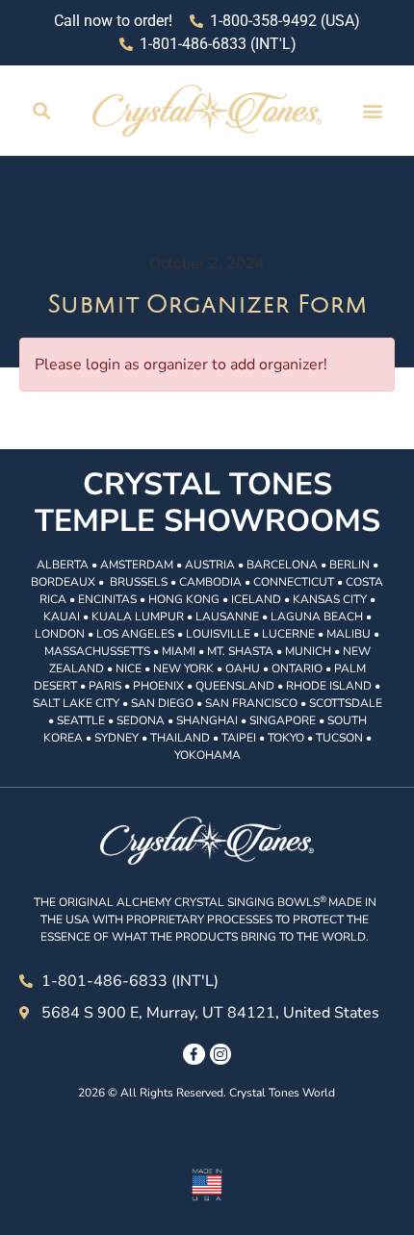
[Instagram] (220, 1054)
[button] (42, 110)
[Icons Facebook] (193, 1054)
